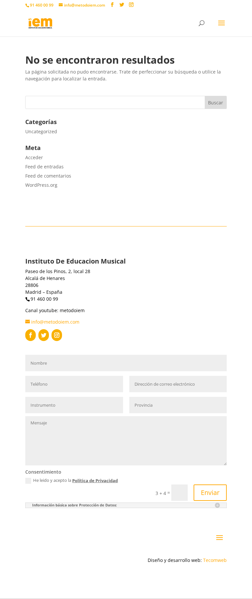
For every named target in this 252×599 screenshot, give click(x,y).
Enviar (210, 492)
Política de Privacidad (95, 480)
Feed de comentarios (48, 176)
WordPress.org (41, 185)
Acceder (34, 157)
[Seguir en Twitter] (43, 335)
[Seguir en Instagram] (57, 335)
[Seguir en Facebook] (30, 335)
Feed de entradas (44, 166)
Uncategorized (41, 131)
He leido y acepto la (75, 480)
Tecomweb (215, 560)
